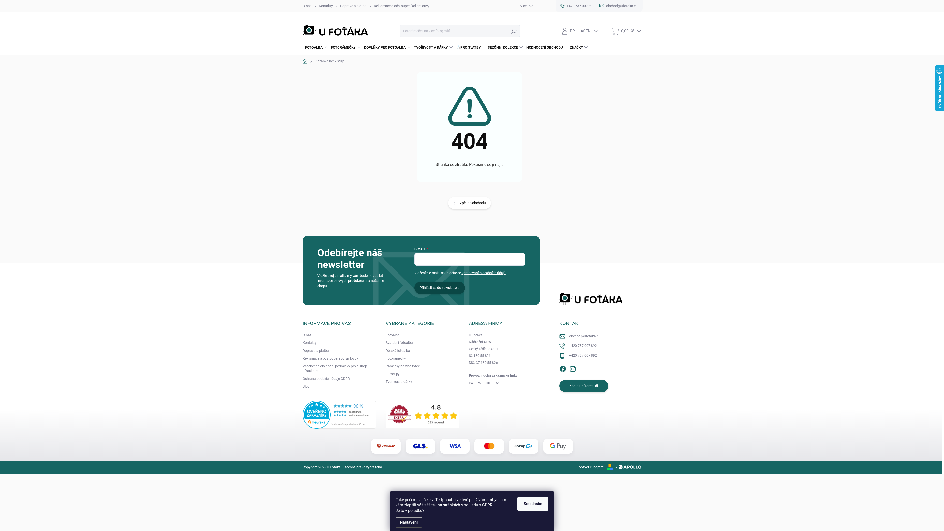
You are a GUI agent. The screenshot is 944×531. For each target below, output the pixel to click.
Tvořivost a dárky (399, 382)
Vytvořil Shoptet (591, 467)
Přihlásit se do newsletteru (440, 288)
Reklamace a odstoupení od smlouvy (401, 6)
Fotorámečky (396, 358)
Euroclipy (393, 374)
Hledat (514, 31)
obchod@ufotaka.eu (585, 336)
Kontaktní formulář (583, 386)
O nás (307, 6)
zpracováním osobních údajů (484, 273)
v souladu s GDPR (476, 505)
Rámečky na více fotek (403, 366)
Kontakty (326, 6)
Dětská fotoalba (398, 351)
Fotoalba (392, 335)
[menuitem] (315, 47)
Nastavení (409, 522)
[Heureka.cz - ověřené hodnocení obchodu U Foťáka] (339, 415)
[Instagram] (572, 368)
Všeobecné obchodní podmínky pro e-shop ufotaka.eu (335, 368)
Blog (306, 386)
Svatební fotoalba (399, 343)
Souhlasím (533, 504)
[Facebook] (563, 368)
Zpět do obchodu (473, 203)
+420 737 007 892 (583, 346)
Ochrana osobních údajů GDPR (326, 379)
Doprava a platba (353, 6)
